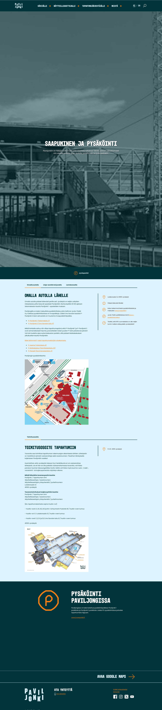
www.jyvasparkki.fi (120, 311)
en (139, 6)
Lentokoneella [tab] (71, 285)
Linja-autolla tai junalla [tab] (52, 285)
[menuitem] (44, 5)
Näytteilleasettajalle (64, 6)
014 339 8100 (61, 694)
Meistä (115, 6)
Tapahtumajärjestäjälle (93, 6)
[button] (144, 5)
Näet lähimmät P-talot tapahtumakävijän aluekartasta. (45, 340)
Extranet (116, 692)
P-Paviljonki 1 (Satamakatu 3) (39, 321)
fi (134, 6)
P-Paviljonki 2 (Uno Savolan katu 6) (41, 323)
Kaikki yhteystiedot (120, 689)
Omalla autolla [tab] (33, 285)
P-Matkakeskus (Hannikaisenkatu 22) (42, 348)
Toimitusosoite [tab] (33, 437)
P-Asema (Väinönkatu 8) (37, 345)
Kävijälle (42, 6)
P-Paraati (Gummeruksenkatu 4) (40, 351)
